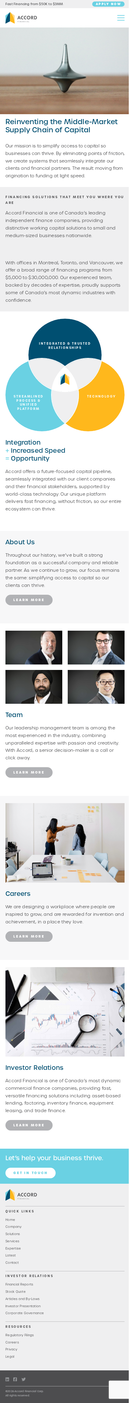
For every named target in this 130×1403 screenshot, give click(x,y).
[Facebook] (15, 1379)
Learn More (29, 599)
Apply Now (108, 4)
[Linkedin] (7, 1379)
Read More (17, 634)
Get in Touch (30, 1172)
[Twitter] (23, 1379)
